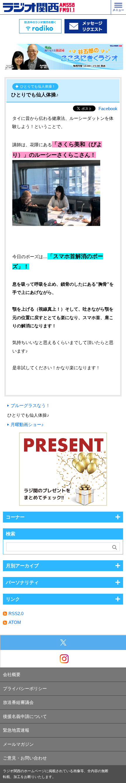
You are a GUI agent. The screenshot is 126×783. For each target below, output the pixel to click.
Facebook (108, 108)
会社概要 (12, 674)
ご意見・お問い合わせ (25, 757)
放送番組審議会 (18, 702)
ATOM (14, 622)
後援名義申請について (25, 716)
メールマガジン (18, 744)
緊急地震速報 (16, 730)
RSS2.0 (15, 613)
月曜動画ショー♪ (27, 424)
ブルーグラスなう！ (30, 405)
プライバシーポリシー (25, 688)
